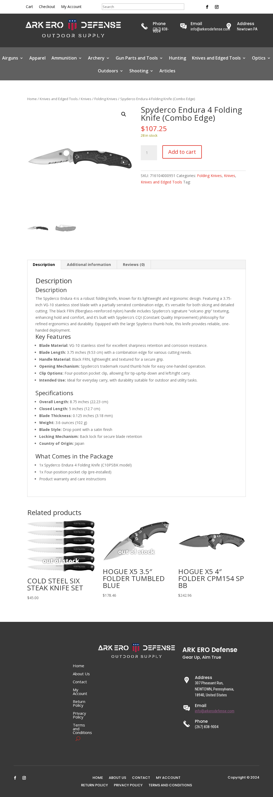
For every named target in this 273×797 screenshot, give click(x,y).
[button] (124, 114)
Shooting (138, 71)
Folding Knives (105, 98)
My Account (71, 7)
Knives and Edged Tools (216, 58)
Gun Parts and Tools (137, 58)
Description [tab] (44, 264)
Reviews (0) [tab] (134, 264)
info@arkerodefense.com (214, 711)
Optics (259, 58)
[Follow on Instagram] (216, 7)
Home (32, 98)
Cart (29, 7)
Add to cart (182, 151)
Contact (80, 682)
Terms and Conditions (82, 729)
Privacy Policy (79, 715)
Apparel (37, 58)
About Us (81, 674)
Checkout (47, 7)
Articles (167, 71)
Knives (86, 98)
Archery (96, 58)
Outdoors (108, 71)
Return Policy (79, 704)
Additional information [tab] (89, 264)
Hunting (177, 58)
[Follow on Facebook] (207, 7)
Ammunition (64, 58)
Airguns (10, 58)
